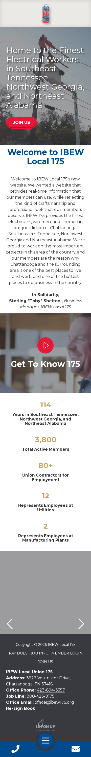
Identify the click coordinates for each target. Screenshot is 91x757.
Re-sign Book (20, 708)
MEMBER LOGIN (66, 653)
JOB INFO (39, 653)
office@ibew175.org (54, 702)
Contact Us (75, 749)
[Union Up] (45, 725)
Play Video (45, 345)
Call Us (15, 749)
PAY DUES (18, 653)
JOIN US (21, 122)
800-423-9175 (40, 696)
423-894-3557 (51, 690)
